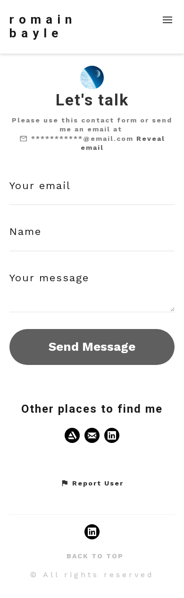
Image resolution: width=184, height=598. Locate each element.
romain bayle (42, 26)
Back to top (95, 556)
